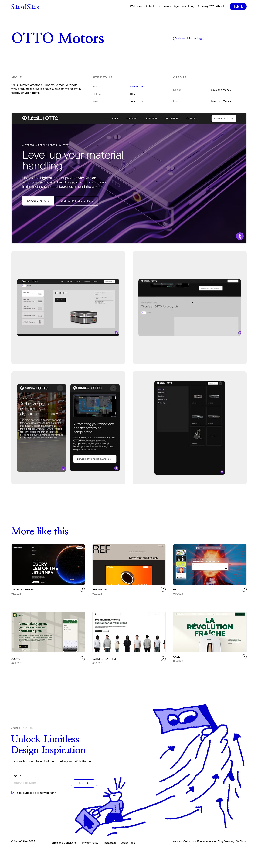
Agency (17, 599)
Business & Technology (188, 38)
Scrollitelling (208, 671)
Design (222, 599)
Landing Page (47, 668)
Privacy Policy (90, 842)
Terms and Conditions (63, 842)
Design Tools (127, 842)
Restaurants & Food (185, 666)
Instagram (110, 842)
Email (16, 776)
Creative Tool (181, 599)
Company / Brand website (134, 599)
